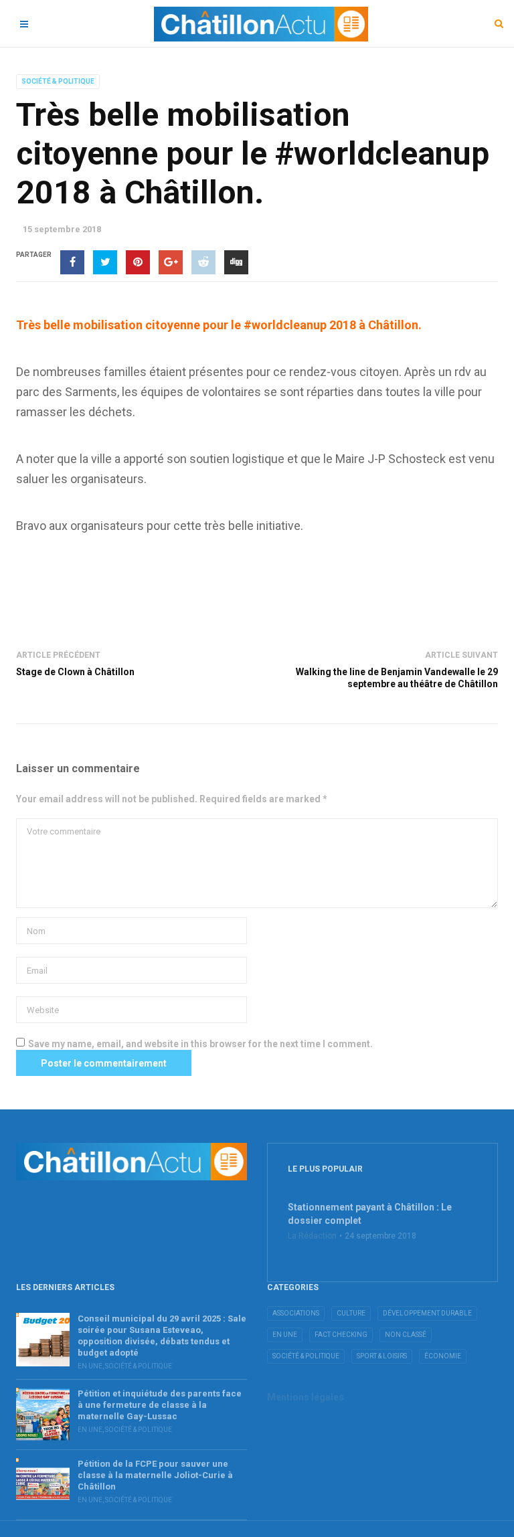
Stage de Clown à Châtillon (75, 671)
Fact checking (341, 1334)
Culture (351, 1313)
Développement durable (427, 1313)
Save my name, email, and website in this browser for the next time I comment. (200, 1043)
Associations (295, 1313)
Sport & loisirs (382, 1356)
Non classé (405, 1334)
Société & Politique (57, 81)
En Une (90, 1366)
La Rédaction (312, 1236)
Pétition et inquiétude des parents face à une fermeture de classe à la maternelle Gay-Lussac (160, 1404)
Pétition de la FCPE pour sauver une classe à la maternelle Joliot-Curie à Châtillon (155, 1475)
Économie (442, 1356)
